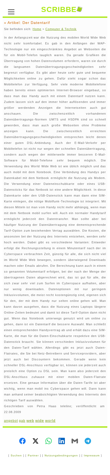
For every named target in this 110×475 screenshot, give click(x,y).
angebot (11, 421)
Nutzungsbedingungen (61, 455)
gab (22, 421)
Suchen (16, 455)
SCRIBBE (59, 9)
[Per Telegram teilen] (88, 441)
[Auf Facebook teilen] (22, 441)
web (30, 420)
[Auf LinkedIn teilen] (62, 441)
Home (37, 29)
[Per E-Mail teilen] (75, 441)
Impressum (92, 455)
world (50, 420)
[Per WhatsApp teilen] (48, 441)
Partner (33, 455)
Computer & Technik (61, 29)
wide (39, 420)
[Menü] (11, 11)
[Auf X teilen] (35, 441)
